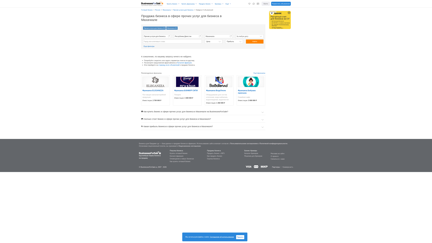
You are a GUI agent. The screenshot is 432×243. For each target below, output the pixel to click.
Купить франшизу (188, 4)
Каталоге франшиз (184, 63)
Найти (254, 41)
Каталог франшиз (176, 156)
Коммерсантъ (288, 167)
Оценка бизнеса (213, 159)
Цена (208, 41)
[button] (249, 4)
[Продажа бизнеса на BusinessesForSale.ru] (150, 152)
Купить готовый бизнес (179, 153)
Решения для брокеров (253, 156)
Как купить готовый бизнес (180, 161)
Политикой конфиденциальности (273, 143)
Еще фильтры (149, 46)
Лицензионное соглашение (189, 146)
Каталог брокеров (251, 153)
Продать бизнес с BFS (216, 153)
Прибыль (230, 41)
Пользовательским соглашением (244, 143)
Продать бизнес (205, 4)
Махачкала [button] (210, 36)
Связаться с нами (278, 159)
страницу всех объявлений (168, 65)
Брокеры (218, 4)
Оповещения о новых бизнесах (182, 159)
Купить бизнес (172, 4)
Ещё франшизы (259, 73)
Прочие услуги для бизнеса (154, 36)
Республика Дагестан (183, 36)
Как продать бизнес (214, 156)
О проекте (275, 156)
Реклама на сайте (277, 153)
